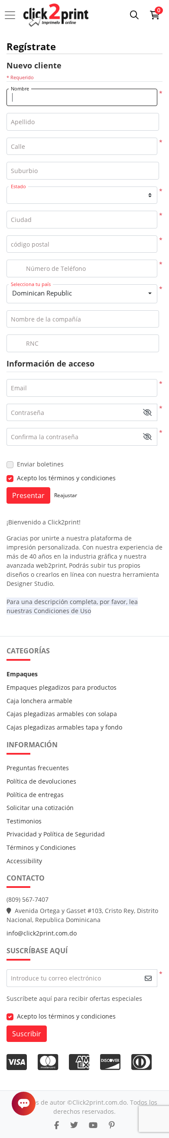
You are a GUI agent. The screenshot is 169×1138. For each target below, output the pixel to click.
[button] (147, 412)
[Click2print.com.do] (55, 15)
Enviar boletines (40, 464)
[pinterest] (112, 1125)
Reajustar (65, 495)
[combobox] (81, 293)
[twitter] (74, 1125)
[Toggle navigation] (12, 15)
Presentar (28, 495)
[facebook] (56, 1125)
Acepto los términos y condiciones (66, 478)
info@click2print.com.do (41, 933)
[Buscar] (134, 15)
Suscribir (26, 1033)
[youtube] (93, 1125)
